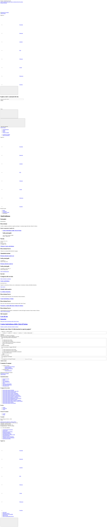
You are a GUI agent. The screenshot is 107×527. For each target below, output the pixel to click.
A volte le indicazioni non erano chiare (9, 349)
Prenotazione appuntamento (7, 431)
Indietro (2, 360)
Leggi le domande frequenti (10, 366)
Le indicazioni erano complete (8, 341)
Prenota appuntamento (9, 368)
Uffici (4, 382)
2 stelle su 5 (10, 332)
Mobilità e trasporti (10, 399)
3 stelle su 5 (15, 332)
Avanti (5, 360)
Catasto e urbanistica (10, 393)
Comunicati (5, 408)
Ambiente (8, 390)
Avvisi (4, 409)
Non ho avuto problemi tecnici (8, 343)
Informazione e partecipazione (12, 398)
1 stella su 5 (5, 332)
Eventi (4, 414)
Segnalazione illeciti (6, 435)
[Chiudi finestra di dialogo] (9, 90)
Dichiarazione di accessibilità (8, 514)
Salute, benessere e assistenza (5, 278)
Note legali (5, 512)
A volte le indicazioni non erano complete (10, 350)
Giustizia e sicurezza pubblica (12, 396)
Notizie (4, 407)
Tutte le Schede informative (5, 311)
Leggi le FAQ (5, 430)
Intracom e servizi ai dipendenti (8, 436)
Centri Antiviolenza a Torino (6, 298)
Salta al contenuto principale (5, 1)
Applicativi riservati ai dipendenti (8, 437)
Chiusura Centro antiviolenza (7, 246)
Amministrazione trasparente (8, 429)
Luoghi (4, 413)
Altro (3, 344)
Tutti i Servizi (2, 286)
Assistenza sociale (6, 212)
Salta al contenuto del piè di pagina (17, 1)
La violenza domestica (5, 291)
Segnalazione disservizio (7, 433)
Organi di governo (6, 378)
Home (4, 210)
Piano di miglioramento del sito (8, 516)
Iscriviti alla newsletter (7, 438)
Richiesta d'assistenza (6, 432)
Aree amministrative (6, 381)
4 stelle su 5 (20, 332)
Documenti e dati (6, 385)
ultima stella (30, 332)
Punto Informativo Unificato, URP (9, 434)
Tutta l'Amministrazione (4, 271)
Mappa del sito (5, 515)
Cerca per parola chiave (4, 99)
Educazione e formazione (11, 395)
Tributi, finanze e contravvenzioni (12, 401)
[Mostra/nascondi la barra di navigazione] (9, 114)
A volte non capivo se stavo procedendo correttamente (12, 351)
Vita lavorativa (9, 403)
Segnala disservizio (8, 370)
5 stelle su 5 (26, 332)
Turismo (8, 402)
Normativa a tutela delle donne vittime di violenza (11, 305)
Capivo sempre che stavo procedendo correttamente (12, 342)
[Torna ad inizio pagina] (9, 522)
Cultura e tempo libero (11, 394)
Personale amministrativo (7, 383)
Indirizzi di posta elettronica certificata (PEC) (8, 421)
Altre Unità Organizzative (7, 384)
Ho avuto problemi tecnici (7, 352)
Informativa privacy (6, 513)
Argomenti (4, 211)
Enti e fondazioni (6, 380)
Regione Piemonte (3, 2)
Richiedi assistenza (8, 367)
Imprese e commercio (10, 397)
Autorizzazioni (9, 392)
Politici (4, 379)
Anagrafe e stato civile (10, 391)
